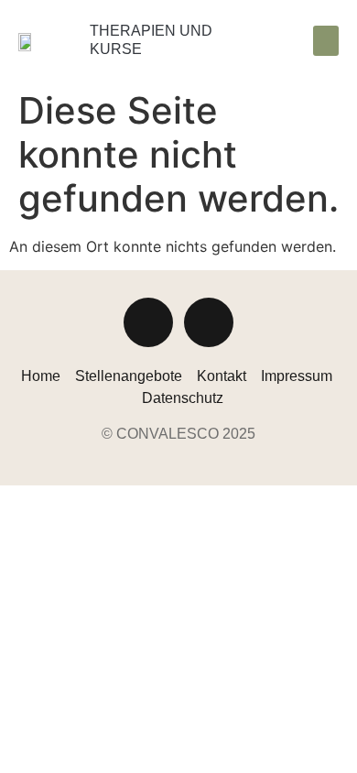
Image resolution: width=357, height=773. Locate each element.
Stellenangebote (128, 376)
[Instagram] (148, 322)
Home (40, 376)
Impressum (296, 376)
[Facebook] (208, 322)
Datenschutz (182, 398)
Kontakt (221, 376)
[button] (326, 41)
